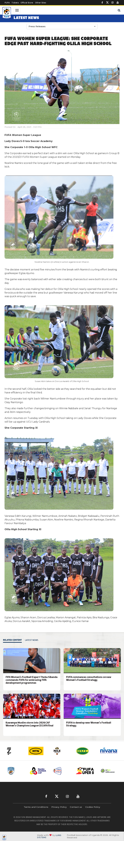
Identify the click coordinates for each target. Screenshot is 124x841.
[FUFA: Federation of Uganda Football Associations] (7, 13)
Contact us (76, 807)
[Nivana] (86, 751)
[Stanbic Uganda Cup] (16, 771)
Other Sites (40, 3)
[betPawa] (109, 751)
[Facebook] (102, 2)
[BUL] (62, 751)
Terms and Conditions (36, 807)
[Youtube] (117, 2)
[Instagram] (112, 2)
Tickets (15, 3)
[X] (107, 2)
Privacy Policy (59, 807)
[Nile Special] (38, 751)
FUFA (7, 3)
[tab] (13, 640)
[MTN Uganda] (15, 751)
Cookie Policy (92, 807)
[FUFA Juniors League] (39, 771)
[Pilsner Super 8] (62, 771)
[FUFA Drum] (108, 771)
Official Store (27, 3)
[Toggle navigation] (17, 10)
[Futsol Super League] (85, 771)
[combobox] (62, 26)
